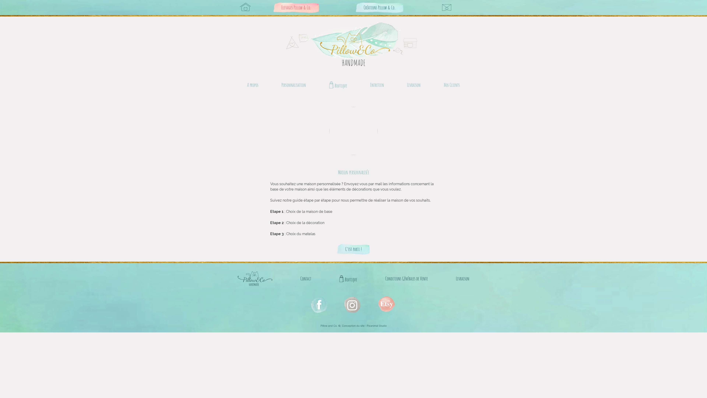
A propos (252, 85)
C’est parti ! (353, 249)
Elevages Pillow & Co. (296, 7)
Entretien (377, 85)
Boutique (340, 86)
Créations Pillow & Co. (380, 7)
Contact (305, 278)
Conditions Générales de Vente (406, 278)
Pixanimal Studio (377, 325)
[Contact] (446, 7)
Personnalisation (294, 85)
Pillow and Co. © (330, 325)
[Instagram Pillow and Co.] (319, 304)
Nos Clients (452, 85)
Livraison (414, 85)
